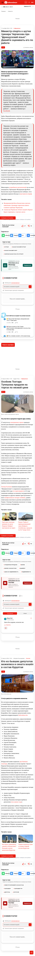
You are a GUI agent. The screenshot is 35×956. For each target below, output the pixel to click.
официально (17, 28)
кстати (28, 658)
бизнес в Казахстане (10, 568)
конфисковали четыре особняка (15, 497)
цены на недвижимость (11, 571)
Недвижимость (26, 571)
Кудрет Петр (16, 378)
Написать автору (29, 47)
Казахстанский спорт (10, 250)
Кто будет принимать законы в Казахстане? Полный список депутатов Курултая (9, 847)
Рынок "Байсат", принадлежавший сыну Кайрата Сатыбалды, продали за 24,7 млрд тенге (25, 526)
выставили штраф (26, 194)
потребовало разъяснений (17, 187)
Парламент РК (18, 888)
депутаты (7, 892)
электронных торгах (17, 422)
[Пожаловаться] (31, 618)
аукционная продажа (10, 564)
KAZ (32, 2)
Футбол (6, 247)
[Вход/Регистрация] (29, 2)
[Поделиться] (31, 952)
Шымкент (22, 568)
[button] (29, 6)
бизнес (23, 564)
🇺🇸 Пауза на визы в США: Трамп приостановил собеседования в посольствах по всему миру (19, 328)
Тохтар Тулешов (6, 487)
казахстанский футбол (19, 247)
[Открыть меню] (2, 2)
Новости (10, 11)
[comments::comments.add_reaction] (5, 628)
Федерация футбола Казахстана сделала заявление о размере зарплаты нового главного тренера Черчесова (17, 205)
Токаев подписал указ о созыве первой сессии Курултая (25, 846)
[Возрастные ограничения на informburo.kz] (25, 2)
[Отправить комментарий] (30, 286)
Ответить (8, 625)
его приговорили (18, 491)
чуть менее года (16, 802)
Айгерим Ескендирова (18, 658)
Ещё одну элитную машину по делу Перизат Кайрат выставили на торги (8, 525)
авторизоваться (15, 282)
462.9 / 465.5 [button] (8, 6)
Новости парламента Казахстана (14, 885)
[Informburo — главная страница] (11, 2)
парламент (7, 888)
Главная (3, 11)
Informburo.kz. (23, 715)
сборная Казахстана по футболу (13, 254)
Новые (25, 613)
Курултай (16, 892)
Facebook (6, 111)
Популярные (10, 613)
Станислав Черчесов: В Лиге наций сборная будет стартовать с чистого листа (18, 211)
